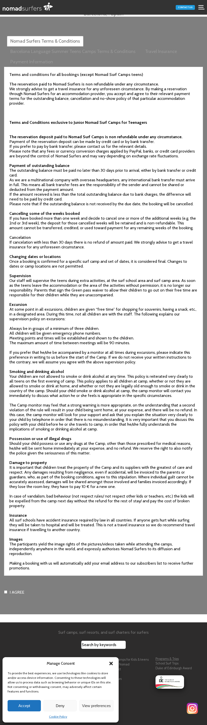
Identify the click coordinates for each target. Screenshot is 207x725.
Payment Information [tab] (31, 62)
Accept (24, 706)
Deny (60, 706)
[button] (111, 663)
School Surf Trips (167, 663)
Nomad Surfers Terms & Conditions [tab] (45, 41)
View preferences (96, 706)
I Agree (17, 592)
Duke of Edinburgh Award (174, 668)
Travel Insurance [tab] (161, 51)
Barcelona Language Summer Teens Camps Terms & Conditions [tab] (73, 51)
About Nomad (120, 664)
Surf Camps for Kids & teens (129, 659)
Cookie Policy (58, 716)
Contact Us (185, 7)
